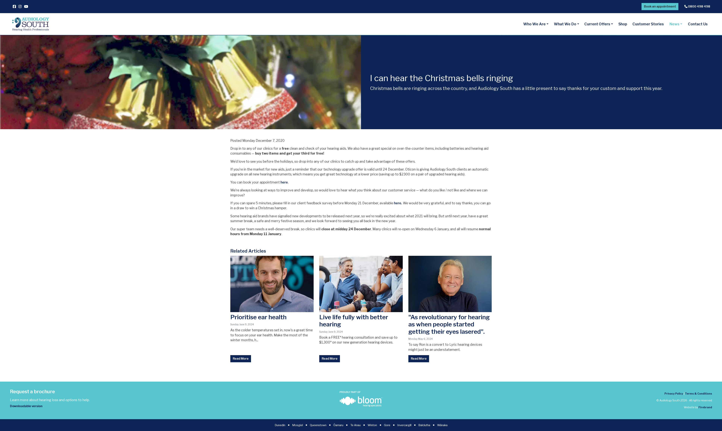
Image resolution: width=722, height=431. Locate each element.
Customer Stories (648, 24)
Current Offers (597, 24)
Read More (241, 358)
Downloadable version (26, 406)
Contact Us (698, 24)
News (674, 24)
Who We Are (534, 24)
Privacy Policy (673, 393)
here (284, 182)
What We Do (565, 24)
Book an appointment (660, 6)
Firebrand (705, 407)
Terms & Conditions (698, 393)
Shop (622, 24)
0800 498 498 (698, 6)
